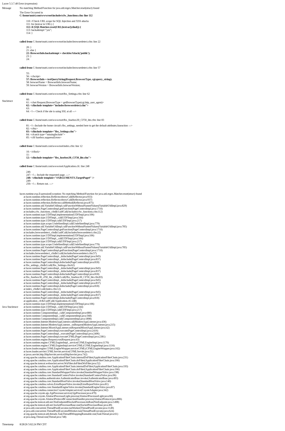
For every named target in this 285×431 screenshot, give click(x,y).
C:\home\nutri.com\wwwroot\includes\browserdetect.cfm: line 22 (60, 41)
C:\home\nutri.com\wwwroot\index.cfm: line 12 (51, 146)
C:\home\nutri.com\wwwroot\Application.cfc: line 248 (54, 166)
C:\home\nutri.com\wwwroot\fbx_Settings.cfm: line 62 (55, 93)
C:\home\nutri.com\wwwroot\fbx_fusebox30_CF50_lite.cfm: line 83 (62, 119)
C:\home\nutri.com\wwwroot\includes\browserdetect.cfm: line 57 (60, 67)
